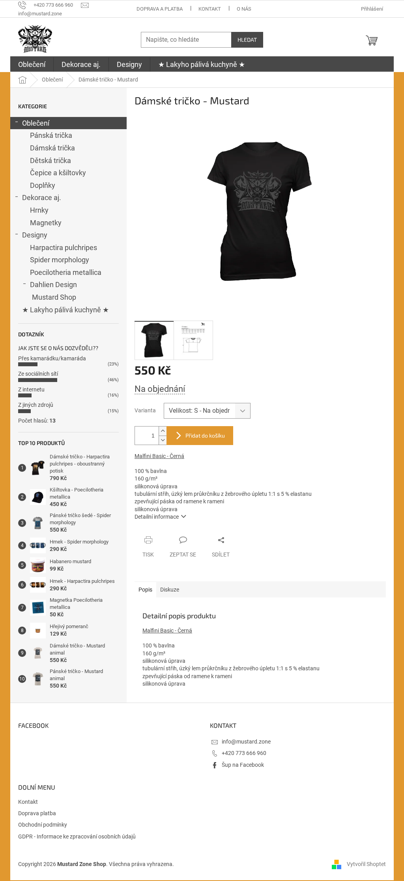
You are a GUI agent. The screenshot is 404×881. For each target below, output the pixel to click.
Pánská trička (51, 135)
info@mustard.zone (246, 741)
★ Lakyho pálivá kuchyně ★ (65, 310)
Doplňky (42, 185)
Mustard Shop (54, 297)
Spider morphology (59, 260)
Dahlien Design (53, 284)
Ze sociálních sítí (38, 374)
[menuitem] (31, 64)
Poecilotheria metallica (65, 272)
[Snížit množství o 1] (162, 440)
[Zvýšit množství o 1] (162, 431)
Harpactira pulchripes (63, 247)
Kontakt (209, 9)
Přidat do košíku (205, 435)
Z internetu (31, 389)
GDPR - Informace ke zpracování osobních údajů (77, 836)
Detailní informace (157, 517)
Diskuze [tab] (169, 589)
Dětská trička (50, 160)
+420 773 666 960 (244, 753)
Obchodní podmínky (42, 825)
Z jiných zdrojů (35, 405)
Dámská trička (52, 148)
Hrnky (39, 210)
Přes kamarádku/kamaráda (52, 358)
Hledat (247, 39)
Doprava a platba (160, 9)
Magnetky (46, 223)
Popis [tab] (145, 589)
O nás (244, 9)
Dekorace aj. (41, 197)
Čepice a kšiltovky (58, 173)
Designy (34, 235)
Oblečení (35, 123)
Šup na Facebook (243, 765)
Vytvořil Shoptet (366, 864)
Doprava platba (37, 813)
